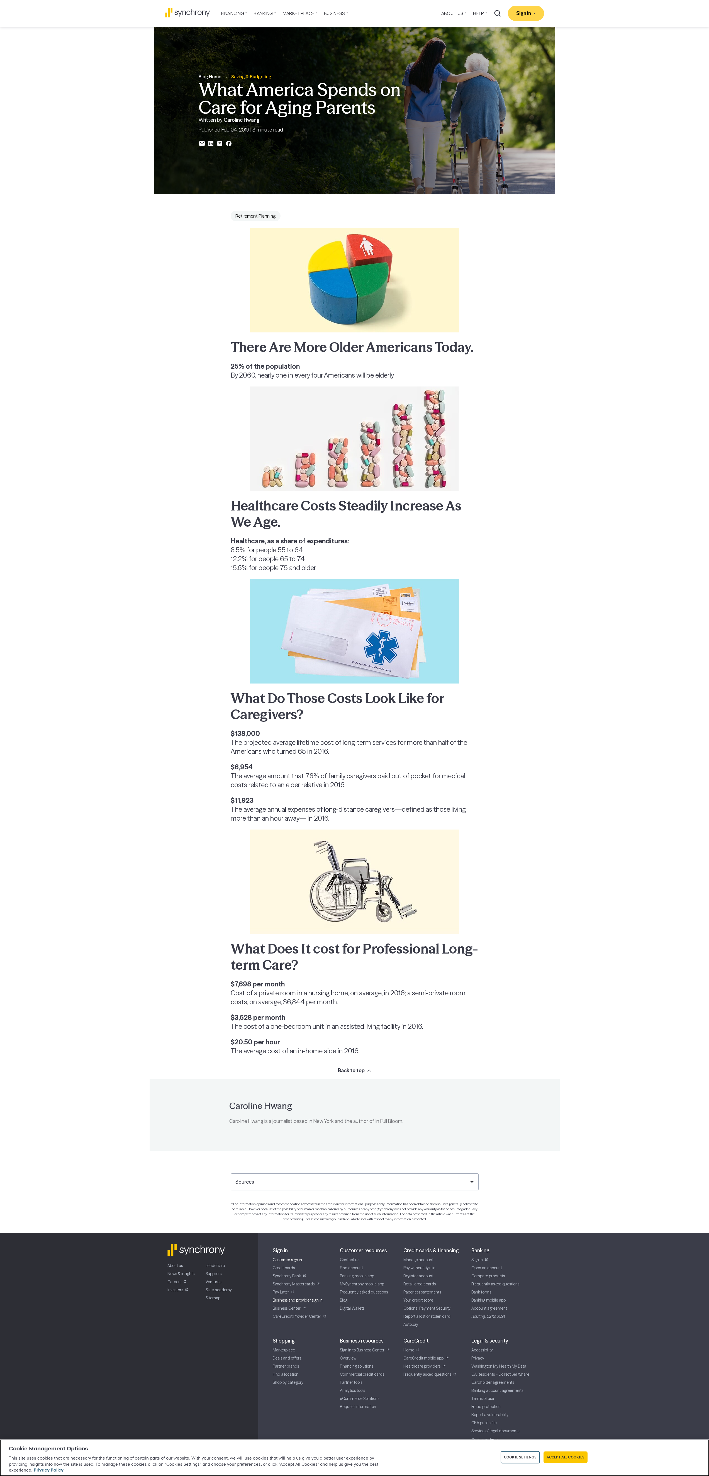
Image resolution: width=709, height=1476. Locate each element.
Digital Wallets (352, 1308)
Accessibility (482, 1350)
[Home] (187, 13)
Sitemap (213, 1297)
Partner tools (351, 1382)
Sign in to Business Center (362, 1350)
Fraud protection (486, 1406)
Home (408, 1350)
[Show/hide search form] (498, 13)
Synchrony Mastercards (294, 1284)
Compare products (488, 1275)
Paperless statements (422, 1292)
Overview (348, 1358)
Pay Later (281, 1292)
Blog (343, 1300)
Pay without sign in (419, 1267)
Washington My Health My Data (498, 1366)
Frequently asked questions (364, 1292)
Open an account (486, 1267)
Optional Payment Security (426, 1308)
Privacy (477, 1358)
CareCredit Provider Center (297, 1316)
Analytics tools (352, 1390)
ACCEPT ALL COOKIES (565, 1457)
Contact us (349, 1259)
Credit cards (284, 1267)
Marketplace (284, 1350)
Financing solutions (356, 1366)
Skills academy (219, 1289)
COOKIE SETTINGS (520, 1457)
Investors (175, 1289)
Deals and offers (287, 1358)
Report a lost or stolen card (426, 1316)
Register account (418, 1275)
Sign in (477, 1259)
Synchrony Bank (287, 1275)
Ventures (213, 1281)
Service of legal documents (495, 1430)
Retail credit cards (419, 1284)
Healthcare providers (421, 1366)
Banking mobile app (357, 1275)
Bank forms (481, 1292)
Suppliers (213, 1273)
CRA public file (484, 1422)
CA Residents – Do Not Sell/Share (500, 1374)
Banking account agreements (497, 1390)
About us (175, 1265)
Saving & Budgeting (251, 76)
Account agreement (489, 1308)
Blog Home (210, 76)
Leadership (215, 1265)
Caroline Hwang (242, 120)
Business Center (287, 1308)
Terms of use (482, 1398)
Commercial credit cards (362, 1374)
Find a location (285, 1374)
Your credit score (418, 1300)
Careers (174, 1281)
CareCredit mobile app (423, 1358)
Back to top (351, 1070)
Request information (358, 1406)
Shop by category (288, 1382)
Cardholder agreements (492, 1382)
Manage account (418, 1259)
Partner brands (286, 1366)
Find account (351, 1267)
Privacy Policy (49, 1470)
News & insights (180, 1273)
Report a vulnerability (489, 1414)
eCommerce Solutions (359, 1398)
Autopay (410, 1324)
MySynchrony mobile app (362, 1284)
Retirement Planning (255, 216)
